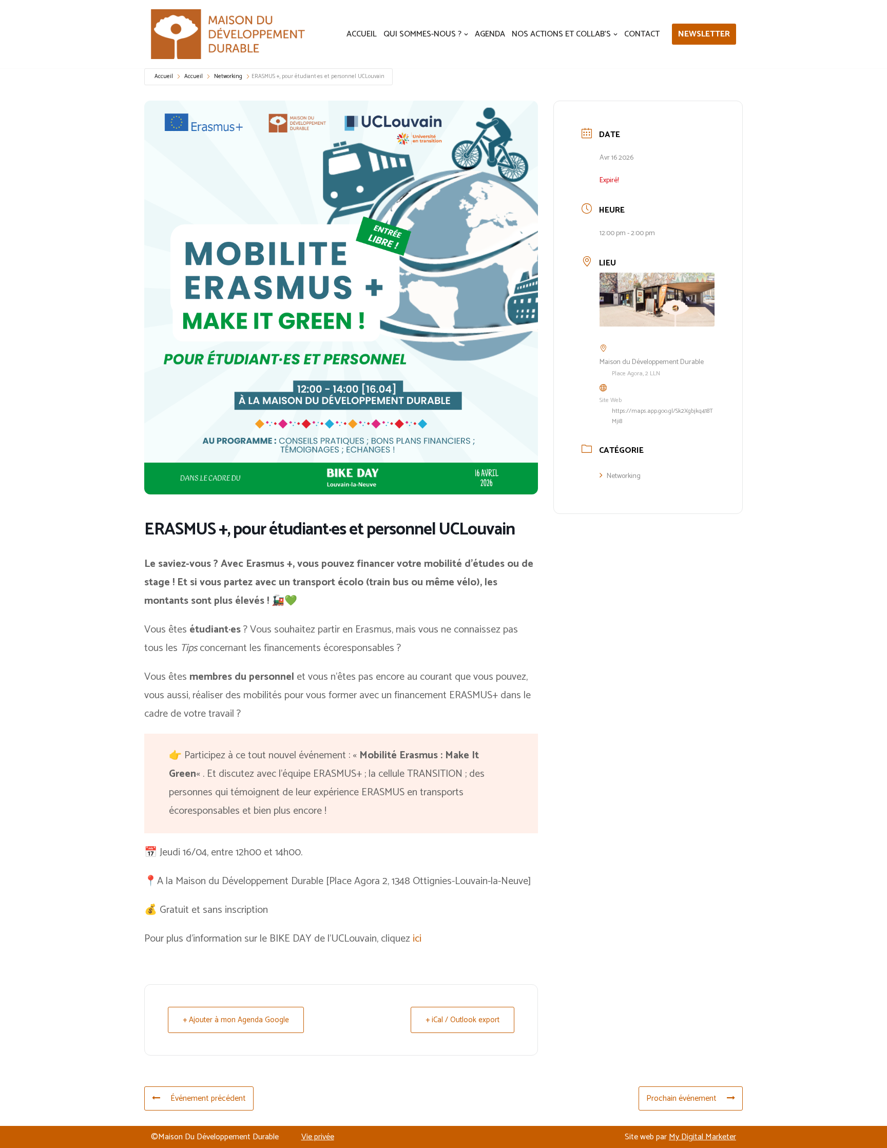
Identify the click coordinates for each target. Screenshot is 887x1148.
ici (417, 938)
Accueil (361, 34)
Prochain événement (681, 1098)
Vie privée (317, 1137)
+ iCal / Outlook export (462, 1019)
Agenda (490, 34)
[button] (466, 34)
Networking (228, 76)
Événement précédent (208, 1098)
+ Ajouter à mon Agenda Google (236, 1019)
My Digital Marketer (702, 1137)
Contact (642, 34)
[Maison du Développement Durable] (228, 34)
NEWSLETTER (704, 34)
